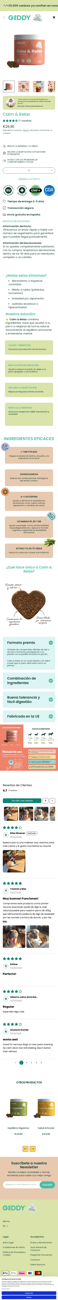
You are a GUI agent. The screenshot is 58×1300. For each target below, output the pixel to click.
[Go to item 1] (11, 814)
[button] (4, 17)
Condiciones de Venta (14, 1247)
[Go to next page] (42, 1063)
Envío (26, 130)
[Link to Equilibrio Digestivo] (18, 1107)
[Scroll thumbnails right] (52, 814)
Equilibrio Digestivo (18, 1128)
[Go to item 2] (26, 814)
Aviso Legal (8, 1242)
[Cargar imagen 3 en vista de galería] (38, 86)
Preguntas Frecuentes (41, 1255)
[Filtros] (45, 800)
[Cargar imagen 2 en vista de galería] (24, 86)
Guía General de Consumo (38, 1249)
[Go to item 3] (41, 814)
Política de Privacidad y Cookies (14, 1253)
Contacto (35, 1260)
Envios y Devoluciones (41, 1242)
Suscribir (47, 1184)
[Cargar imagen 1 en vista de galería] (9, 86)
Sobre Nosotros (37, 1264)
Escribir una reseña (22, 800)
